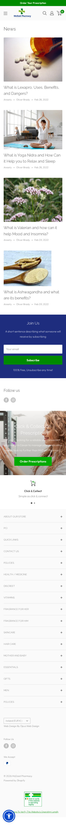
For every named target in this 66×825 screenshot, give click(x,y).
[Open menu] (5, 13)
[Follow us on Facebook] (6, 400)
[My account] (52, 13)
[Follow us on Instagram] (13, 400)
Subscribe (33, 360)
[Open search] (45, 13)
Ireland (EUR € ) (14, 720)
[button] (9, 816)
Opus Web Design (29, 726)
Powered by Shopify (14, 780)
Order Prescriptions (33, 461)
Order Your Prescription (33, 2)
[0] (59, 13)
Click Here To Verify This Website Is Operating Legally (33, 811)
